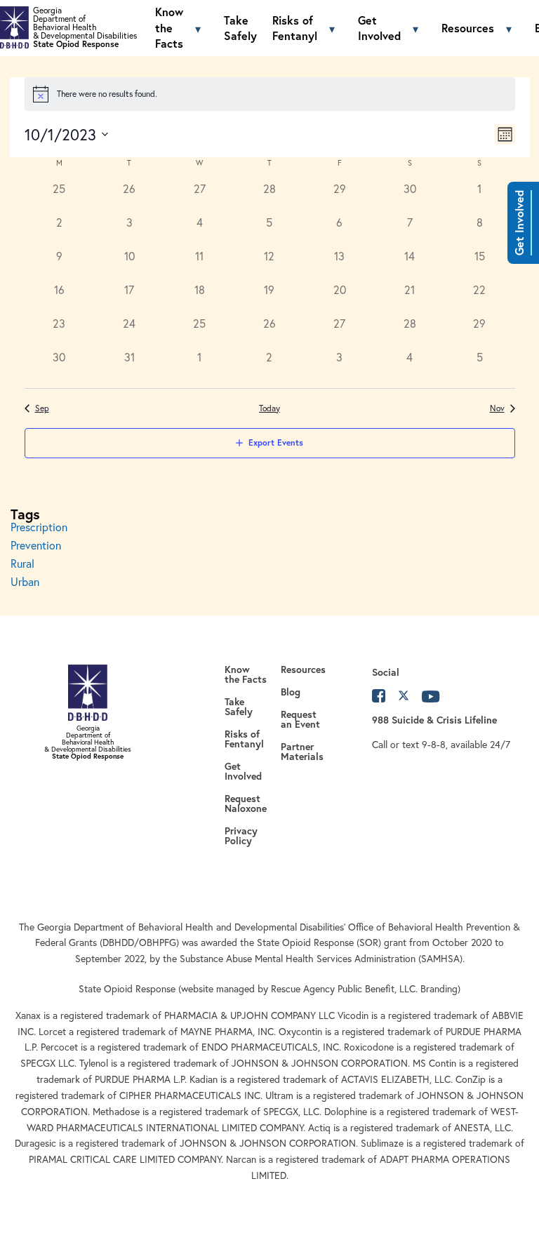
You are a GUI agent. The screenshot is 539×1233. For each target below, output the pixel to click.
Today (269, 408)
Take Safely (240, 28)
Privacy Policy (241, 836)
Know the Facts (169, 27)
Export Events (275, 442)
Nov (497, 408)
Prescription (39, 527)
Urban (25, 581)
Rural (22, 563)
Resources (467, 27)
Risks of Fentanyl (294, 28)
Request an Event (300, 719)
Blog (290, 692)
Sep (42, 408)
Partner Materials (302, 751)
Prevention (36, 545)
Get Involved (519, 222)
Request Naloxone (246, 803)
